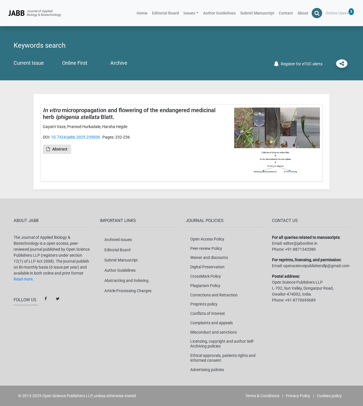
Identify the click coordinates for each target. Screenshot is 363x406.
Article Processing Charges (127, 290)
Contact (286, 13)
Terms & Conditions (262, 396)
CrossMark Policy (205, 276)
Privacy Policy (298, 396)
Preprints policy (204, 304)
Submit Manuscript (257, 13)
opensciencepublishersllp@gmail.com (316, 265)
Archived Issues (118, 239)
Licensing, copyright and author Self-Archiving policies (222, 343)
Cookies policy (329, 396)
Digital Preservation (207, 267)
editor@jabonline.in (300, 243)
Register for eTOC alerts (300, 64)
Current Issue (29, 63)
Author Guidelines (219, 13)
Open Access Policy (207, 239)
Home (143, 13)
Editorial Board (165, 13)
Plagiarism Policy (205, 285)
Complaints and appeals (211, 323)
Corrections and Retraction (214, 295)
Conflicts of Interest (207, 313)
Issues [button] (189, 13)
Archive (118, 63)
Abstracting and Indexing (126, 280)
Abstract (59, 149)
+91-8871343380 (300, 249)
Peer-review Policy (206, 248)
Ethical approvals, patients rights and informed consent (223, 358)
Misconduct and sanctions (213, 332)
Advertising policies (207, 369)
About (302, 13)
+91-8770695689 (300, 300)
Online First (74, 63)
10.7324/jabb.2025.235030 (75, 137)
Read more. (24, 279)
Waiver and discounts (209, 257)
